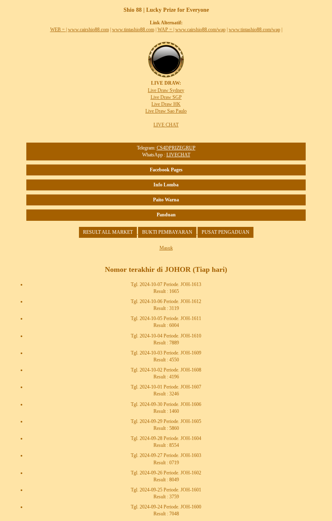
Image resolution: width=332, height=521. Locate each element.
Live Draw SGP (166, 97)
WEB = (58, 29)
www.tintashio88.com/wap (254, 29)
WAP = (165, 29)
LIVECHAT (178, 155)
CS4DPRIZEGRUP (176, 148)
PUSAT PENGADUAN (225, 232)
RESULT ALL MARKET (108, 232)
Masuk (166, 248)
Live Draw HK (166, 104)
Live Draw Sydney (166, 90)
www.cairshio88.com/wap (200, 29)
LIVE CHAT (166, 125)
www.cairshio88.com (88, 29)
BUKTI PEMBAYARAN (167, 232)
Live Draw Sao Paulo (166, 111)
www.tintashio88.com (133, 29)
